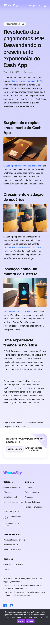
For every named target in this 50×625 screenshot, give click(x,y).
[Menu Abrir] (45, 5)
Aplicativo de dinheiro (13, 422)
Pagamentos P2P (12, 426)
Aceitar (21, 621)
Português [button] (32, 5)
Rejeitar (30, 621)
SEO (25, 426)
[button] (14, 448)
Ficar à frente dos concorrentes (17, 311)
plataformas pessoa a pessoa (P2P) (25, 81)
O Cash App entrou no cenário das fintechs (22, 165)
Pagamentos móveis (34, 422)
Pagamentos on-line (15, 23)
